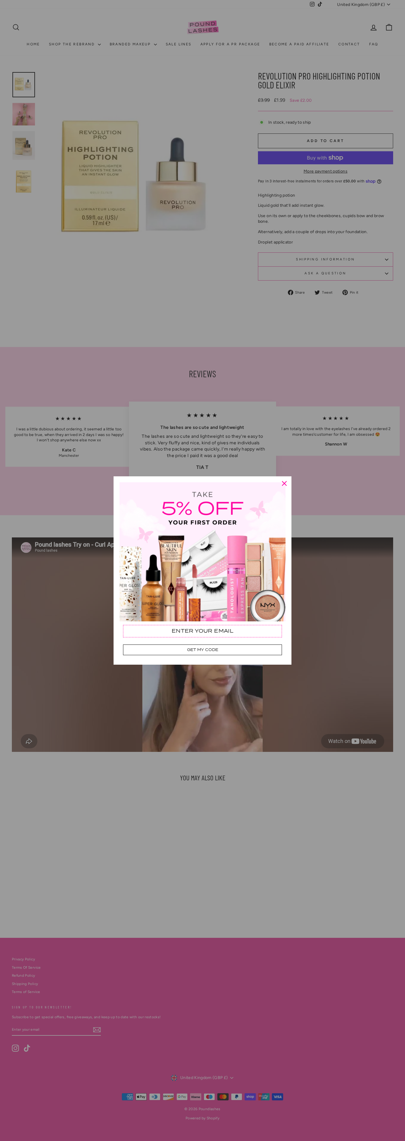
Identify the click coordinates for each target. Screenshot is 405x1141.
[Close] (284, 483)
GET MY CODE (202, 649)
